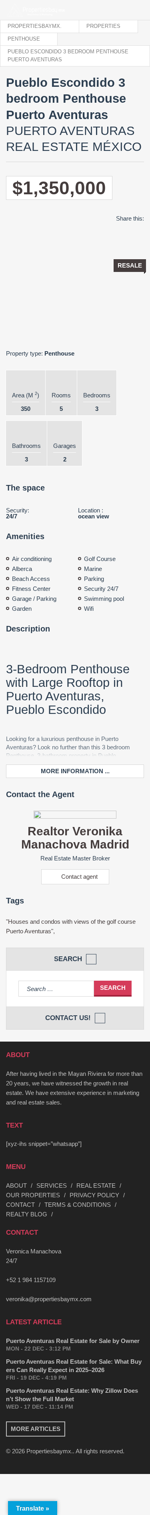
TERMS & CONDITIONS (77, 1204)
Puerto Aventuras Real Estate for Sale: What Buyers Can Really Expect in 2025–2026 (74, 1365)
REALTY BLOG (26, 1214)
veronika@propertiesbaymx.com (49, 1299)
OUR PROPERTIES (33, 1195)
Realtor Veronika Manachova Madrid (75, 838)
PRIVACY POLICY (94, 1195)
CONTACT (20, 1204)
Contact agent (79, 876)
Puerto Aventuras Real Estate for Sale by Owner (73, 1340)
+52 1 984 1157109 (31, 1280)
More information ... (75, 771)
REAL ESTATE (96, 1185)
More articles (35, 1428)
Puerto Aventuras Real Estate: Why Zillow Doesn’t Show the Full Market (72, 1394)
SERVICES (51, 1185)
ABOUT (16, 1185)
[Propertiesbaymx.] (21, 10)
